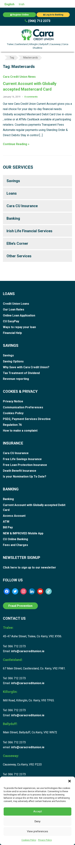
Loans (12, 193)
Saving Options (13, 361)
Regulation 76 (12, 424)
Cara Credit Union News (19, 76)
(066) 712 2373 (38, 21)
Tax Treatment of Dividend (21, 373)
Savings (13, 181)
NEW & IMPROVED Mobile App (23, 533)
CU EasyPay (11, 321)
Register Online (20, 14)
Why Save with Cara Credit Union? (26, 367)
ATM (6, 521)
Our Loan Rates (13, 309)
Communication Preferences (23, 407)
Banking (13, 218)
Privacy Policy (45, 840)
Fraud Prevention (20, 606)
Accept (37, 811)
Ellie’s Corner (17, 243)
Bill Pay (8, 527)
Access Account (14, 515)
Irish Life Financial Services (29, 231)
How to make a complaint (20, 430)
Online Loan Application (19, 315)
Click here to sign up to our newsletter (29, 567)
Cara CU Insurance (22, 206)
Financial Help (12, 333)
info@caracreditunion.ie (27, 651)
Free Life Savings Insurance (22, 459)
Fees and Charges (15, 545)
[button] (69, 781)
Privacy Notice (13, 401)
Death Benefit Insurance (19, 470)
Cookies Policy (28, 840)
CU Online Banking (15, 539)
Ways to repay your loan (19, 327)
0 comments (31, 97)
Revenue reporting (16, 379)
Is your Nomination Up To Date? (24, 476)
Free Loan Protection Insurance (25, 465)
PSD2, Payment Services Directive (27, 419)
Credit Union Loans (16, 303)
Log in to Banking (54, 14)
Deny (37, 821)
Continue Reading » (16, 144)
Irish (21, 4)
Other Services (19, 256)
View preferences (37, 831)
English (9, 4)
